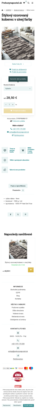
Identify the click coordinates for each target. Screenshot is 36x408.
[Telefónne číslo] (18, 340)
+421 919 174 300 (19, 129)
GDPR (18, 293)
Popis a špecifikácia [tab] (18, 186)
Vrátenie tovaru (18, 314)
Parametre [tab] (18, 190)
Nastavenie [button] (6, 405)
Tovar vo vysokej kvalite (12, 150)
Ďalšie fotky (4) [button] (17, 64)
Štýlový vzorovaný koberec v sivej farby (18, 262)
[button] (31, 43)
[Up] (13, 104)
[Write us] (18, 355)
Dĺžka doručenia (18, 311)
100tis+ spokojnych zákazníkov (19, 160)
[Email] (18, 348)
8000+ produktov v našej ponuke (31, 150)
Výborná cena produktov (17, 170)
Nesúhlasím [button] (17, 405)
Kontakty (18, 299)
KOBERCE (8, 10)
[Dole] (5, 104)
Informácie (18, 287)
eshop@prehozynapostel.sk (19, 132)
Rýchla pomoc (19, 135)
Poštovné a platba (18, 121)
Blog (18, 296)
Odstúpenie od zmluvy (18, 320)
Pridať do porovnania (19, 72)
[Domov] (2, 10)
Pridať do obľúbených (19, 69)
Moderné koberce (19, 10)
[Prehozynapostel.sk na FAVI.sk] (18, 376)
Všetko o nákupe (18, 304)
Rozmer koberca (9, 85)
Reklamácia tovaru (18, 317)
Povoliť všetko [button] (28, 405)
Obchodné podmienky (18, 290)
